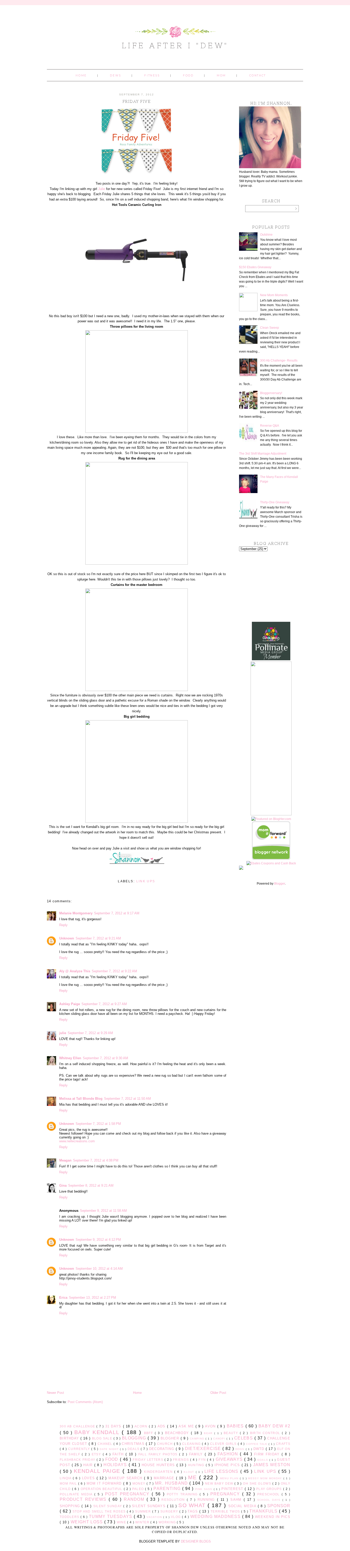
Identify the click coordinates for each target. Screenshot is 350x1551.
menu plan (230, 1478)
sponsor (278, 1506)
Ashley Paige (69, 1004)
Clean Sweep (269, 327)
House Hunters (159, 1465)
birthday (70, 1438)
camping (197, 1438)
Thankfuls (264, 1511)
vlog (176, 1516)
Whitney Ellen (70, 1058)
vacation (155, 1517)
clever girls (224, 1443)
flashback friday (78, 1459)
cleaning (192, 1443)
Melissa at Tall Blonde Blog (80, 1098)
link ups (145, 881)
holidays (116, 1465)
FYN (203, 1459)
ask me (187, 1426)
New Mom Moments (274, 295)
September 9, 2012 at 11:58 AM (103, 1211)
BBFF (149, 1433)
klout (190, 1471)
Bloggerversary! (271, 393)
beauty (232, 1433)
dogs (240, 1449)
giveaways (230, 1459)
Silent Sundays (149, 1506)
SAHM (237, 1500)
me (193, 1477)
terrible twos (226, 1511)
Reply (63, 925)
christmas (134, 1444)
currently (79, 1448)
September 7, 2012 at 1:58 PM (98, 1124)
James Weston (271, 1465)
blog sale (103, 1438)
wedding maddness (216, 1516)
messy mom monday (265, 1478)
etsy (97, 1454)
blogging (135, 1438)
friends (181, 1459)
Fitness (152, 75)
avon (211, 1426)
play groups (269, 1488)
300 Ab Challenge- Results (278, 360)
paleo (138, 1488)
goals (263, 1459)
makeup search (126, 1478)
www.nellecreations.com (77, 1141)
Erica (63, 1297)
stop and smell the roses (100, 1511)
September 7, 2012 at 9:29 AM (90, 1033)
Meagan (65, 1160)
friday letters (148, 1459)
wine (122, 1522)
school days (269, 1499)
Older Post (218, 1393)
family (197, 1454)
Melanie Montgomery (75, 913)
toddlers (70, 1516)
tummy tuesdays (111, 1516)
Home (81, 75)
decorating (162, 1449)
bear (209, 1433)
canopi (220, 1438)
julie (62, 1033)
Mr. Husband (172, 1483)
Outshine (266, 234)
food (112, 1459)
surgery (169, 1511)
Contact (257, 75)
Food (188, 75)
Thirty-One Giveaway (274, 502)
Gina (63, 1185)
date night (110, 1449)
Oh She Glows (257, 1483)
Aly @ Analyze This (74, 971)
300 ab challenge (78, 1426)
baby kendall (98, 1432)
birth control (266, 1433)
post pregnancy (128, 1494)
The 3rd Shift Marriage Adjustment (262, 453)
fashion (229, 1454)
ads (162, 1426)
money (139, 1483)
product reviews (84, 1499)
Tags (193, 1511)
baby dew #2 (274, 1426)
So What (193, 1505)
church (165, 1443)
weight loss (87, 1522)
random (135, 1499)
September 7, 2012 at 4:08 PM (95, 1160)
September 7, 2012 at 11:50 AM (127, 1098)
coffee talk (257, 1444)
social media (243, 1506)
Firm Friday (268, 1454)
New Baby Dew (219, 1483)
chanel (106, 1443)
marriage (165, 1478)
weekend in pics (272, 1517)
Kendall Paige (98, 1471)
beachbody (178, 1433)
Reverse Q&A (269, 425)
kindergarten (159, 1471)
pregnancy (226, 1494)
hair (88, 1465)
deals (134, 1448)
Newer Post (55, 1393)
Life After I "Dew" (175, 45)
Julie (101, 189)
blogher (171, 1438)
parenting (167, 1488)
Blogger (279, 883)
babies (236, 1426)
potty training (183, 1494)
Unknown (66, 938)
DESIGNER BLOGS (196, 1541)
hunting (197, 1465)
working (168, 1522)
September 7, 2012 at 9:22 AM (114, 971)
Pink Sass (204, 1489)
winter (142, 1522)
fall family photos (158, 1454)
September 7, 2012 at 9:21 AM (98, 938)
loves (89, 1478)
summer (143, 1511)
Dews (115, 75)
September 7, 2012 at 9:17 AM (116, 913)
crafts (283, 1443)
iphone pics (228, 1465)
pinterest (233, 1489)
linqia (66, 1478)
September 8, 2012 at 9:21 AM (91, 1185)
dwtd (259, 1449)
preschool (269, 1494)
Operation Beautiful (102, 1488)
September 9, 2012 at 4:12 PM (98, 1240)
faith (119, 1454)
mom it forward (105, 1483)
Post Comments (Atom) (85, 1402)
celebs (244, 1438)
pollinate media (77, 1494)
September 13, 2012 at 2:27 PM (92, 1297)
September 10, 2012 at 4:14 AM (99, 1268)
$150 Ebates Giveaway (255, 267)
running (207, 1500)
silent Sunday (108, 1506)
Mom (221, 75)
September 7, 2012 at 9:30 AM (105, 1058)
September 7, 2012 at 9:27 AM (104, 1004)
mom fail (69, 1483)
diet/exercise (204, 1448)
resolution (174, 1499)
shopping (70, 1506)
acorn (142, 1426)
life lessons (222, 1471)
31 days (114, 1426)
